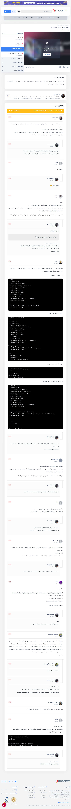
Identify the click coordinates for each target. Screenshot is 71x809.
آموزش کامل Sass (64, 25)
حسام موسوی (57, 95)
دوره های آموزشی (50, 18)
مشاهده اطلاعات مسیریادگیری (64, 802)
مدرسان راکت (42, 792)
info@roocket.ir (4, 790)
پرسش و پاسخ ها (40, 18)
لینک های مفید (17, 18)
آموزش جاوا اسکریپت (29, 790)
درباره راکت (43, 795)
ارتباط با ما (43, 797)
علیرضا (56, 262)
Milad (56, 720)
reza (57, 502)
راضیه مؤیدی (55, 117)
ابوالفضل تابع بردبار (53, 634)
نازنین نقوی (55, 541)
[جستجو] (50, 11)
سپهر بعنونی (54, 459)
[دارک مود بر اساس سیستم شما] (19, 11)
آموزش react (31, 797)
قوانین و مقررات (42, 790)
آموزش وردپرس (31, 795)
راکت (58, 18)
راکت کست (25, 18)
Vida (57, 582)
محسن (56, 196)
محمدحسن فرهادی (53, 702)
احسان (56, 163)
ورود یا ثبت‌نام (15, 111)
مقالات (32, 18)
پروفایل (8, 96)
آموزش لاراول (31, 792)
